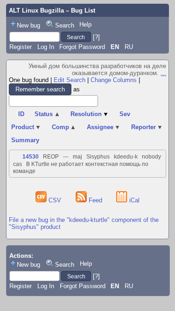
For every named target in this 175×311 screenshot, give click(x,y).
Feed (95, 200)
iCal (133, 200)
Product (26, 127)
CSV (55, 200)
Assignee (104, 127)
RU (129, 46)
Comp (64, 127)
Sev (124, 114)
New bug (28, 25)
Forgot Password (82, 46)
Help (85, 24)
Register (20, 46)
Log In (45, 46)
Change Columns (114, 79)
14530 (30, 156)
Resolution (89, 114)
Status (47, 114)
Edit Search (69, 79)
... (163, 72)
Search (64, 25)
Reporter (147, 127)
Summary (25, 140)
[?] (96, 37)
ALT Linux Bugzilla (36, 10)
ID (21, 114)
